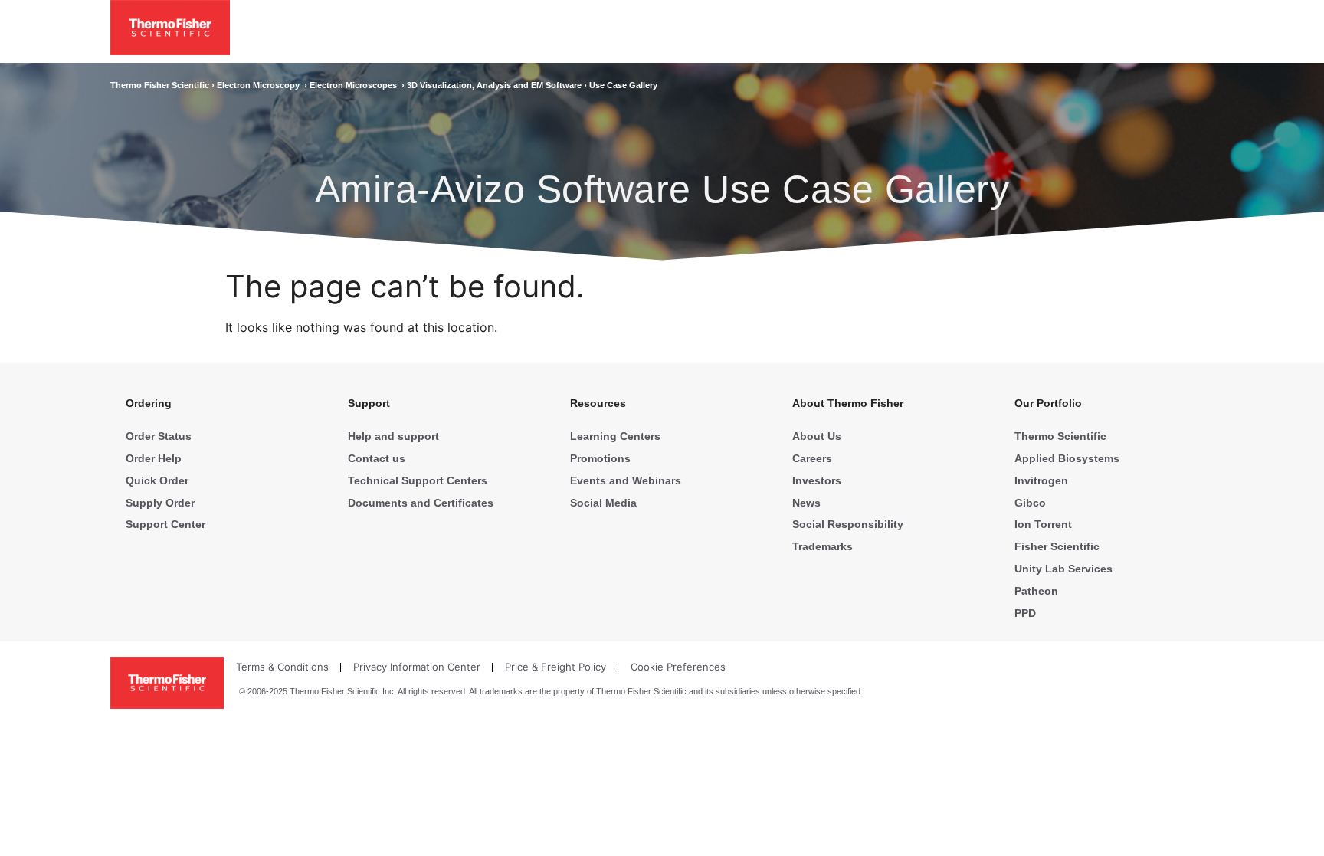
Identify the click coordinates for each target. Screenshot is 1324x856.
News (806, 503)
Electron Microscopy (260, 85)
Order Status (159, 436)
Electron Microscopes (355, 85)
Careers (812, 458)
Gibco (1030, 503)
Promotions (600, 458)
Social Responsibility (847, 524)
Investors (816, 480)
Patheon (1036, 591)
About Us (816, 436)
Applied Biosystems (1066, 458)
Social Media (603, 503)
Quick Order (157, 480)
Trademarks (822, 546)
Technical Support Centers (417, 480)
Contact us (376, 458)
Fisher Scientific (1057, 546)
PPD (1025, 613)
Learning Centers (615, 436)
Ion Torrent (1043, 524)
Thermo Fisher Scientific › (163, 85)
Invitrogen (1041, 480)
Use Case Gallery (623, 85)
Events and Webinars (625, 480)
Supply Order (160, 503)
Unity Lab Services (1063, 568)
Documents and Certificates (420, 503)
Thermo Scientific (1060, 436)
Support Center (165, 524)
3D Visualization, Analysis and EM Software (495, 85)
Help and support (393, 436)
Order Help (154, 458)
